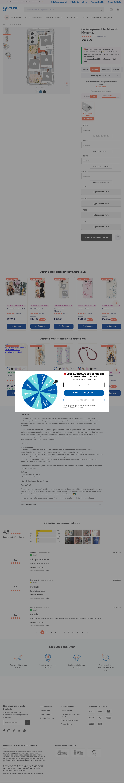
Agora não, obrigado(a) (84, 400)
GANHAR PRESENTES (84, 393)
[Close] (106, 373)
